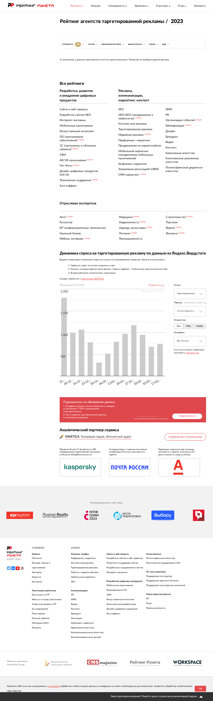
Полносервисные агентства (160, 558)
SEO (73, 582)
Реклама (36, 627)
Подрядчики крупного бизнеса (162, 580)
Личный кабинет (41, 618)
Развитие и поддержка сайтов (122, 563)
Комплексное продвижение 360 (163, 563)
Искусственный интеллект (120, 599)
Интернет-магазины (117, 572)
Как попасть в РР (41, 595)
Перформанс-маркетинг (83, 558)
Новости (36, 577)
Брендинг (76, 613)
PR (72, 595)
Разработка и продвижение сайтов (124, 567)
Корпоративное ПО (116, 590)
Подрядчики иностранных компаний (165, 585)
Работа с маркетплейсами (84, 572)
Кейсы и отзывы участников (47, 599)
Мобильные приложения (119, 585)
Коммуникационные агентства (87, 632)
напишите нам (192, 353)
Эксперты (200, 6)
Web (188, 326)
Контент (75, 609)
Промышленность (156, 608)
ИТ (147, 598)
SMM (73, 599)
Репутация (76, 618)
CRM (108, 595)
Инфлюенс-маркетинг (82, 623)
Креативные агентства (82, 627)
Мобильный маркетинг (83, 577)
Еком (149, 603)
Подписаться (187, 416)
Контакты (37, 582)
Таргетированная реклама (84, 567)
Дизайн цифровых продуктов (122, 609)
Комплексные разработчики (121, 604)
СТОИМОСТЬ (70, 44)
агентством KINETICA (93, 279)
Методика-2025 (40, 623)
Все (179, 326)
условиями (54, 686)
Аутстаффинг (113, 613)
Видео (74, 604)
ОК (200, 688)
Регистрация (38, 613)
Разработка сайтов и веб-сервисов (124, 558)
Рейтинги (37, 558)
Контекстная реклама (82, 563)
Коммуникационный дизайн (86, 637)
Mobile (199, 326)
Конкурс (96, 6)
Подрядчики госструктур (159, 576)
